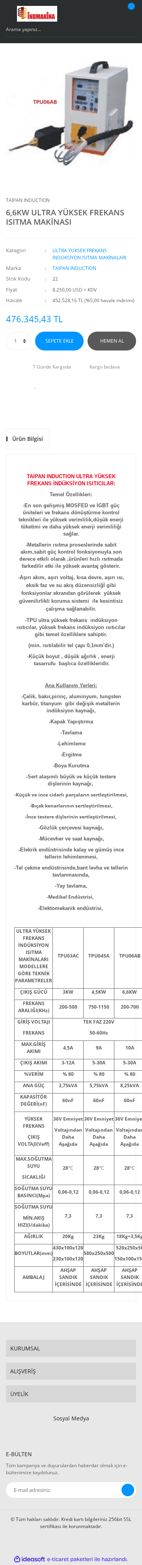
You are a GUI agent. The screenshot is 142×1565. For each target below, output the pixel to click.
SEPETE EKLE (59, 341)
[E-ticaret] (70, 1559)
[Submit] (127, 1490)
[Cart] (130, 14)
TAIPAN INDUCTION (28, 200)
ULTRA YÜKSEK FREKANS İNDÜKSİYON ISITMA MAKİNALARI (89, 254)
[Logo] (37, 14)
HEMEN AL (112, 341)
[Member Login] (112, 14)
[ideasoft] (29, 1559)
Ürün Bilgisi (27, 438)
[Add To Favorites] (35, 385)
